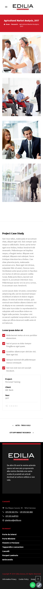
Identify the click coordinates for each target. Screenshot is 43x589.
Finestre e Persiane (10, 543)
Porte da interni (9, 534)
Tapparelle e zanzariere (12, 547)
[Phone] (39, 585)
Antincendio (7, 560)
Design (33, 579)
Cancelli (5, 551)
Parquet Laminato (10, 555)
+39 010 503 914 (11, 512)
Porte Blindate (8, 539)
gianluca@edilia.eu (13, 520)
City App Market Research (20, 433)
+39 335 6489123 (11, 516)
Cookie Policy (24, 579)
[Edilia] (23, 7)
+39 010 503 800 (26, 512)
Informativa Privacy (9, 579)
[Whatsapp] (33, 585)
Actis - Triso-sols (23, 425)
